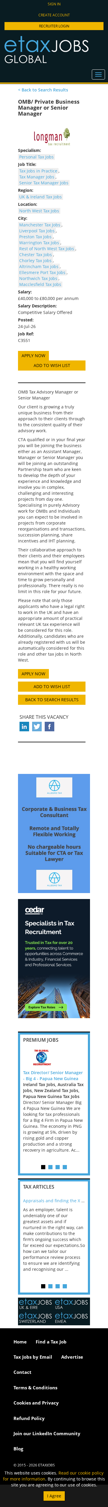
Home (20, 1342)
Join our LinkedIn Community (47, 1433)
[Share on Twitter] (37, 726)
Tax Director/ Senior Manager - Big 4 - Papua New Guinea (53, 1075)
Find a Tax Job (51, 1342)
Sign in (54, 4)
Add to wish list (52, 365)
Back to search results (52, 699)
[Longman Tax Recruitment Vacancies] (52, 136)
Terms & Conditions (35, 1388)
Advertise (72, 1357)
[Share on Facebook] (49, 726)
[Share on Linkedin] (24, 726)
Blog (18, 1449)
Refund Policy (29, 1418)
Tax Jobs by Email (33, 1357)
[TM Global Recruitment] (54, 1058)
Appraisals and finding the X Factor (58, 1200)
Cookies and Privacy (36, 1403)
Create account (54, 15)
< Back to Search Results (43, 90)
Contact (23, 1372)
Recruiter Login (54, 26)
